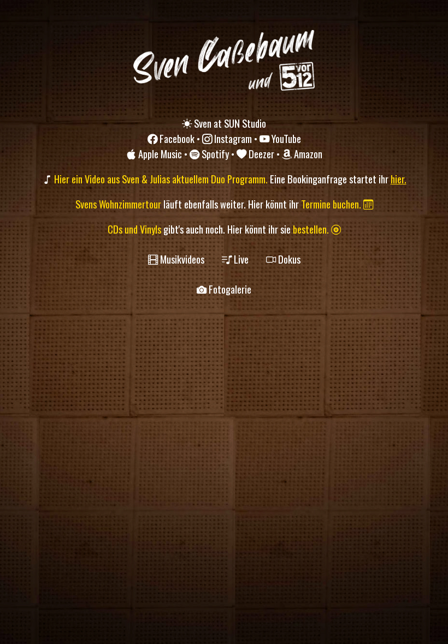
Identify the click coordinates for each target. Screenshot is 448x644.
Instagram (232, 138)
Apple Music (159, 153)
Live (240, 259)
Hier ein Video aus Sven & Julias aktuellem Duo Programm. (161, 178)
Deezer (260, 153)
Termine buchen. (332, 203)
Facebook (175, 138)
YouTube (285, 138)
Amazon (307, 153)
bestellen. (312, 229)
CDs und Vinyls (134, 229)
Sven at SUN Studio (229, 123)
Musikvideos (181, 259)
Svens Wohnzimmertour (118, 203)
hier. (398, 178)
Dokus (288, 259)
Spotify (214, 153)
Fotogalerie (229, 289)
